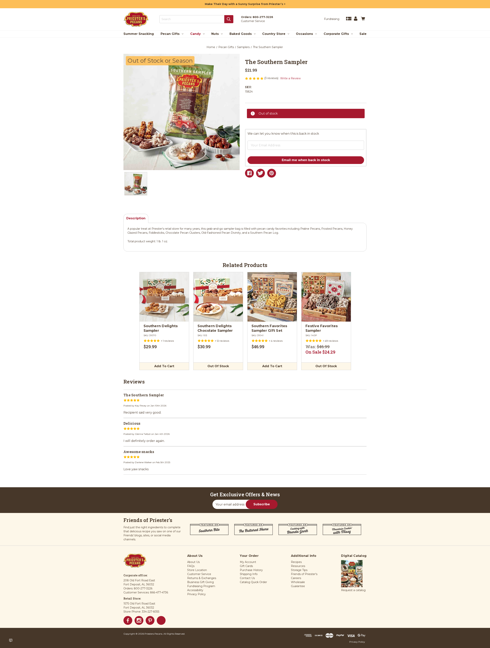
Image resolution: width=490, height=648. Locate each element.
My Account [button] (248, 562)
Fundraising (331, 19)
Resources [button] (298, 566)
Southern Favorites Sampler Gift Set (269, 328)
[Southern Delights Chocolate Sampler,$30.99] (218, 297)
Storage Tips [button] (299, 570)
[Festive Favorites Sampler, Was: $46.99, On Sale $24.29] (326, 297)
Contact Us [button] (247, 578)
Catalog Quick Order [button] (253, 582)
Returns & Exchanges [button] (201, 578)
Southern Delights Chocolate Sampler (215, 328)
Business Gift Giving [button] (200, 582)
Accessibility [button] (195, 590)
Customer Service (253, 21)
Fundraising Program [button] (201, 586)
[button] (299, 142)
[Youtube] (161, 620)
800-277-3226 (263, 17)
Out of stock (218, 366)
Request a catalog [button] (353, 590)
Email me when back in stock (306, 160)
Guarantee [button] (298, 586)
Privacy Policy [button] (196, 594)
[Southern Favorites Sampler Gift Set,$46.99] (272, 297)
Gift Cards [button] (246, 566)
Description (135, 218)
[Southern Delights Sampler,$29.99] (164, 297)
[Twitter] (260, 173)
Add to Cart (164, 366)
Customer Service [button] (199, 574)
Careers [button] (296, 578)
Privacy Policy (357, 641)
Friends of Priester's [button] (304, 574)
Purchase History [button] (251, 570)
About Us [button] (193, 562)
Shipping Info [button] (249, 574)
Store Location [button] (197, 570)
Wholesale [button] (298, 582)
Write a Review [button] (290, 78)
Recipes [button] (296, 562)
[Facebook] (249, 173)
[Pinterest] (271, 173)
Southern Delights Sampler (161, 328)
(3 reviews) (271, 78)
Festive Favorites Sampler (321, 328)
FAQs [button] (190, 566)
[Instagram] (139, 620)
